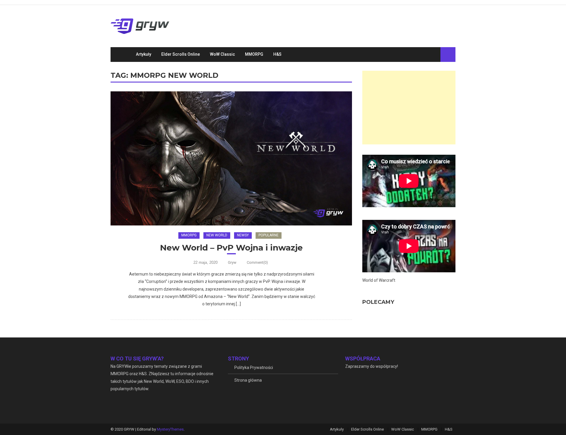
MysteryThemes (170, 429)
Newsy (243, 235)
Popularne (269, 235)
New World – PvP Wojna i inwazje (231, 248)
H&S (277, 54)
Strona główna (248, 380)
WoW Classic (222, 54)
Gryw (232, 262)
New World (216, 235)
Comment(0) (257, 262)
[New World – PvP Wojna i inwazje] (231, 158)
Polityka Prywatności (253, 367)
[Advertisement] (408, 107)
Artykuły (143, 54)
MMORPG (254, 54)
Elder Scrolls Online (180, 54)
